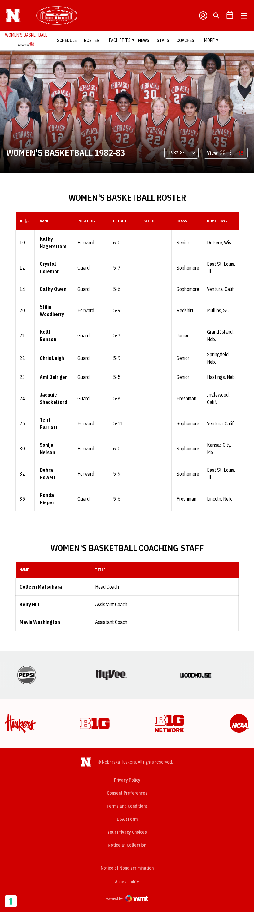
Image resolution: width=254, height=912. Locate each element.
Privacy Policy (127, 780)
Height (120, 221)
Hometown (217, 221)
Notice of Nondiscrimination (127, 868)
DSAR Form (127, 819)
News (143, 40)
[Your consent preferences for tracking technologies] (11, 901)
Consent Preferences (127, 793)
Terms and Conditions (127, 806)
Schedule (67, 40)
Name (44, 221)
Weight (151, 221)
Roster (91, 40)
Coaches (185, 40)
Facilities (120, 40)
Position (86, 221)
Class (182, 221)
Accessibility (127, 881)
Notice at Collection (127, 845)
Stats (163, 40)
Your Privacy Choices (127, 832)
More (209, 40)
